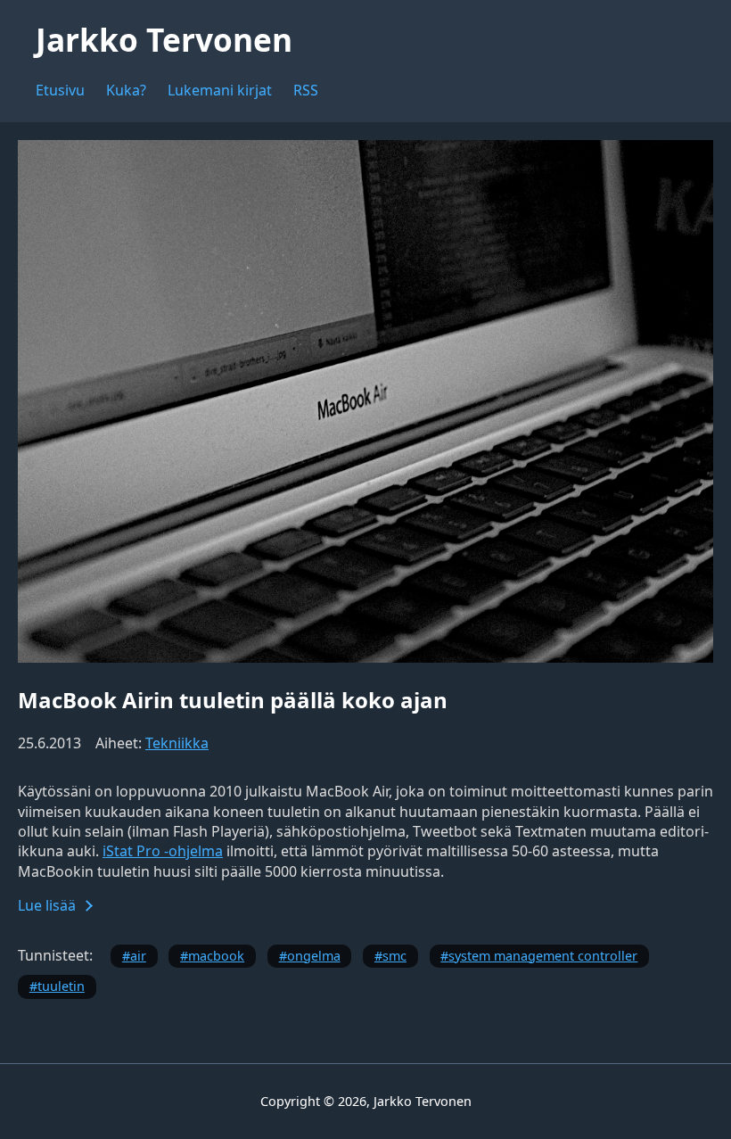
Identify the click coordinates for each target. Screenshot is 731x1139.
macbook (216, 955)
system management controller (542, 955)
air (138, 955)
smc (394, 955)
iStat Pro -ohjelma (163, 851)
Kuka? (126, 90)
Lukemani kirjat (220, 90)
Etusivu (60, 90)
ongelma (314, 955)
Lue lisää (47, 905)
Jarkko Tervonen (164, 39)
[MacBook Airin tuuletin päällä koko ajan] (365, 657)
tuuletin (61, 986)
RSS (305, 90)
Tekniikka (177, 743)
